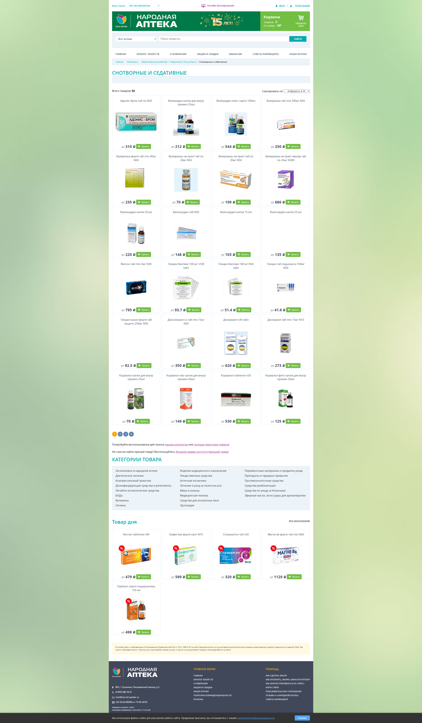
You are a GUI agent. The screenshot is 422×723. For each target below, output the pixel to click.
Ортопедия (187, 505)
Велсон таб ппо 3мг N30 (136, 264)
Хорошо (302, 718)
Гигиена (121, 505)
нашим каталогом (176, 444)
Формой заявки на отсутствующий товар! (202, 452)
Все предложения (299, 520)
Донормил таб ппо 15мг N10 (286, 320)
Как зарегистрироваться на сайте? (285, 683)
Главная (120, 54)
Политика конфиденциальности (213, 695)
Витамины (122, 500)
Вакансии (235, 54)
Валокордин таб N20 (186, 212)
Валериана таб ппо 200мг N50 (286, 101)
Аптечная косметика (193, 480)
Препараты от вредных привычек (266, 475)
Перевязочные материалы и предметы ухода (274, 470)
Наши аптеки (298, 54)
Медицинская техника (194, 495)
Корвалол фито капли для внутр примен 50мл (285, 377)
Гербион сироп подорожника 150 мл (136, 588)
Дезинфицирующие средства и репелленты (143, 485)
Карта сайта (272, 687)
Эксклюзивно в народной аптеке (136, 470)
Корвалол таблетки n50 (236, 375)
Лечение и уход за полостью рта (201, 485)
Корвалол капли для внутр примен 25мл (136, 377)
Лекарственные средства (196, 475)
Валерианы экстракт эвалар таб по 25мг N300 (286, 158)
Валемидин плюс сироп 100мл (235, 101)
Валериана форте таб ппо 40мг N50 (136, 158)
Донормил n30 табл (236, 320)
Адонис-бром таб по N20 (136, 101)
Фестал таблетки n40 (136, 534)
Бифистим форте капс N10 (186, 534)
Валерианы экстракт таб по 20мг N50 (186, 158)
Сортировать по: (273, 91)
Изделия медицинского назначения (203, 470)
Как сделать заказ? (276, 675)
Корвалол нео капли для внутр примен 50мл (186, 377)
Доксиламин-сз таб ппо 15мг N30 (186, 321)
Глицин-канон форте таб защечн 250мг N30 (136, 321)
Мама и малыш (189, 490)
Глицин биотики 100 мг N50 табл (236, 265)
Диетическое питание (130, 475)
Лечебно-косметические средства (137, 490)
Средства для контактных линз (199, 500)
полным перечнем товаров (211, 444)
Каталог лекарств (148, 54)
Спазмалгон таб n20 (236, 534)
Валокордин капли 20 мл (136, 212)
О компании (178, 54)
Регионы (198, 699)
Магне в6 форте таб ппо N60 (286, 534)
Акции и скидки (207, 54)
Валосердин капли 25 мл (285, 212)
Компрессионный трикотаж (133, 480)
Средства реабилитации (260, 485)
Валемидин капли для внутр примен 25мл (186, 102)
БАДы (119, 495)
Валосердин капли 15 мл (236, 212)
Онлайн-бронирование (220, 5)
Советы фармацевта (266, 54)
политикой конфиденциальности (256, 718)
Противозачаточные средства (264, 480)
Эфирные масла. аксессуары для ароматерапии (275, 495)
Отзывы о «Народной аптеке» (282, 695)
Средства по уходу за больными (265, 490)
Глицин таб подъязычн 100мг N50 (286, 265)
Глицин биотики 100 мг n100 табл (186, 265)
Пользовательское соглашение (283, 691)
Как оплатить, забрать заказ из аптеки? (288, 679)
